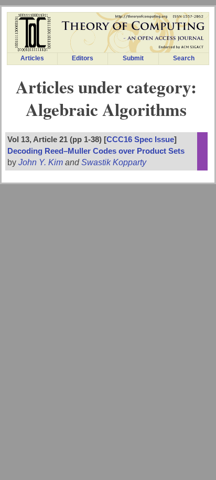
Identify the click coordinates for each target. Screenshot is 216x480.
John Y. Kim (40, 162)
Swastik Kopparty (113, 162)
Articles (32, 58)
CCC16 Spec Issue (140, 139)
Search (184, 58)
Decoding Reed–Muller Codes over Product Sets (96, 151)
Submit (133, 58)
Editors (82, 58)
